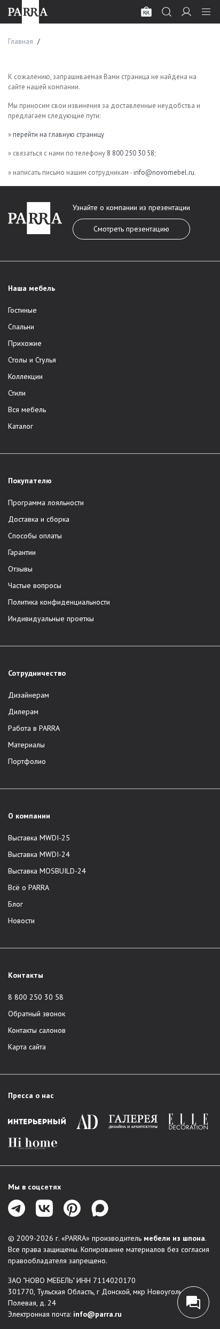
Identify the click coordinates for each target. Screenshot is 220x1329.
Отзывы (20, 569)
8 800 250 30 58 (130, 153)
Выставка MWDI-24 (39, 854)
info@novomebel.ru (163, 172)
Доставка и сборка (38, 519)
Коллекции (25, 376)
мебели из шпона (174, 1238)
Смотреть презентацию (131, 229)
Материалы (26, 745)
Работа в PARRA (34, 728)
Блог (15, 904)
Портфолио (27, 761)
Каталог (20, 426)
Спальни (21, 326)
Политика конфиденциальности (59, 602)
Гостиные (22, 310)
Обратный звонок (36, 1013)
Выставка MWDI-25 (39, 838)
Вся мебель (27, 409)
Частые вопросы (34, 585)
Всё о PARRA (28, 887)
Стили (17, 393)
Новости (21, 920)
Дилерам (23, 711)
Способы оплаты (35, 535)
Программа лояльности (46, 502)
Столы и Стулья (32, 360)
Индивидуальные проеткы (51, 618)
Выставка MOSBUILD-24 (47, 871)
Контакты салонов (37, 1030)
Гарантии (22, 552)
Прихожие (25, 343)
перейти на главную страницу (58, 134)
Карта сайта (27, 1047)
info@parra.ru (97, 1314)
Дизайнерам (28, 695)
